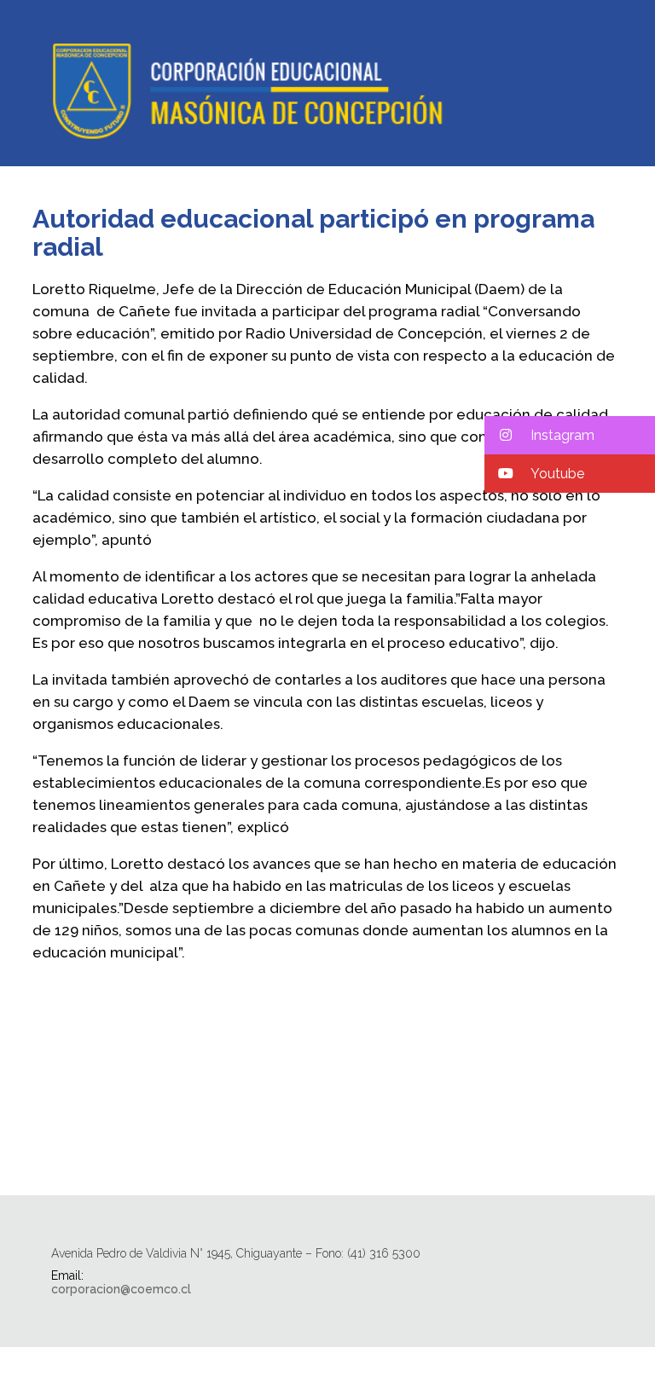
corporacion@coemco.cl (121, 1289)
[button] (569, 435)
